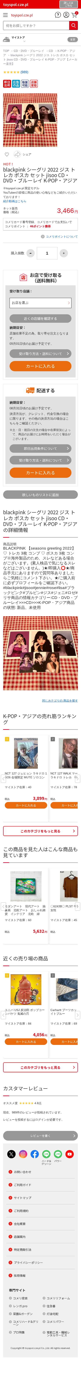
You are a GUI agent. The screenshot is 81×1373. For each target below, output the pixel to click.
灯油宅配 (52, 1313)
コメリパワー (55, 1321)
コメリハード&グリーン (25, 1323)
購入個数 (17, 253)
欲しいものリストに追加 (40, 494)
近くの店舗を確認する (40, 318)
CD (51, 50)
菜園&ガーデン (23, 1313)
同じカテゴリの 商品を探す (60, 700)
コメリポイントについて (62, 236)
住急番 (51, 1306)
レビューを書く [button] (40, 1136)
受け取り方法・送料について (40, 353)
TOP (6, 50)
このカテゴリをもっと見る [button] (40, 831)
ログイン (41, 1119)
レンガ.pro (20, 1306)
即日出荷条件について (40, 448)
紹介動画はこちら (14, 201)
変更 (72, 39)
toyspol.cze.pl (22, 15)
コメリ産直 (20, 1298)
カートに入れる (40, 366)
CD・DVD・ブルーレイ (29, 50)
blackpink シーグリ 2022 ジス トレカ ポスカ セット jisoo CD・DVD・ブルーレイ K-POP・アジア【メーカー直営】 (40, 59)
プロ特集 (19, 1332)
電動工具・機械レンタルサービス (58, 1334)
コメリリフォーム (58, 1298)
